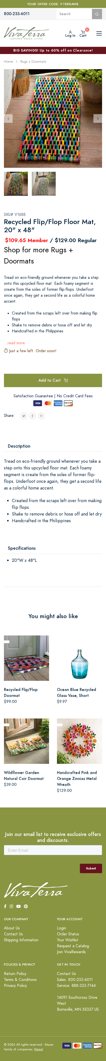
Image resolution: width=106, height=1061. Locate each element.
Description (19, 446)
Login (61, 928)
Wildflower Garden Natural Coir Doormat (24, 775)
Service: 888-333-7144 (76, 985)
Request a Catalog (73, 946)
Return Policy (15, 973)
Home (8, 61)
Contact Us (13, 934)
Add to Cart (50, 380)
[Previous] (8, 118)
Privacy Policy (15, 985)
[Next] (97, 118)
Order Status (68, 934)
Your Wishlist (67, 940)
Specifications (22, 548)
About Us (12, 928)
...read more (14, 343)
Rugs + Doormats (33, 61)
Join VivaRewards (71, 952)
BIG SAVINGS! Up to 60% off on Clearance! (53, 50)
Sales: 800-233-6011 (75, 979)
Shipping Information (21, 940)
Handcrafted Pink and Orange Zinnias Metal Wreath (77, 778)
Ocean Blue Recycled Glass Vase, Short (76, 692)
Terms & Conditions (20, 979)
